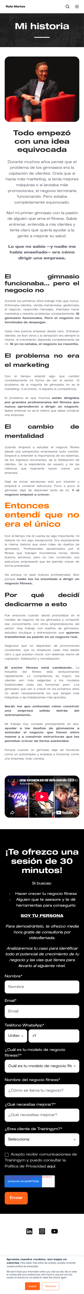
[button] (67, 6)
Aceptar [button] (32, 1286)
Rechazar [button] (51, 1286)
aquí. (51, 1166)
